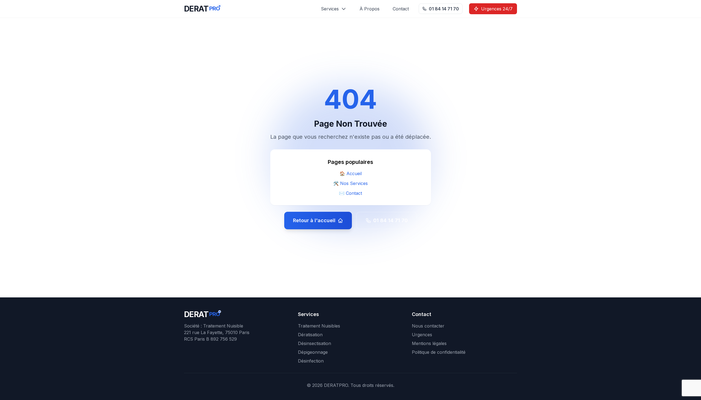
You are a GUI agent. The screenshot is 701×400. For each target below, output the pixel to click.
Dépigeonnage (313, 352)
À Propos (370, 8)
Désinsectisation (314, 343)
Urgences (422, 334)
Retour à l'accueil (314, 220)
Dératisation (310, 334)
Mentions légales (429, 343)
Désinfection (311, 361)
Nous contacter (428, 326)
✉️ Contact (350, 193)
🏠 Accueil (351, 173)
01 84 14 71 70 (444, 8)
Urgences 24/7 (497, 8)
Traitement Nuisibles (319, 326)
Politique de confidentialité (439, 352)
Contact (401, 8)
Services (330, 8)
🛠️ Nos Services (350, 183)
